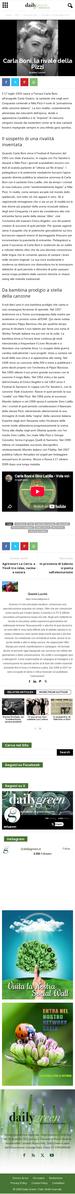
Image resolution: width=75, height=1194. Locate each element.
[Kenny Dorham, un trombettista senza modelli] (13, 706)
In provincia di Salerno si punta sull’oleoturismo (56, 568)
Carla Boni (63, 524)
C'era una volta (30, 15)
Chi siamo (39, 1178)
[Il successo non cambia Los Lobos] (37, 706)
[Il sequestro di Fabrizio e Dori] (62, 706)
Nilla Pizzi (58, 527)
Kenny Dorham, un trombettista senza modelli (13, 719)
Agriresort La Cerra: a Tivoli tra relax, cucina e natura (18, 568)
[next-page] (40, 729)
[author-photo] (37, 586)
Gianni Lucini (37, 72)
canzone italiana (45, 524)
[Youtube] (51, 1156)
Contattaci (58, 1183)
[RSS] (33, 1156)
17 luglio (20, 524)
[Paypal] (40, 681)
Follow (66, 848)
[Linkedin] (35, 681)
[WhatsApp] (34, 82)
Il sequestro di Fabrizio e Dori (61, 718)
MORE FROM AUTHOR (53, 692)
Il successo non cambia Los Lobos (37, 718)
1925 (31, 524)
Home (8, 15)
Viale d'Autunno (37, 531)
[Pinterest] (24, 82)
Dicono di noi (20, 1178)
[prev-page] (35, 729)
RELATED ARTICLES (20, 692)
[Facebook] (6, 82)
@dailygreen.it (31, 849)
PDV (17, 15)
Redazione (55, 1178)
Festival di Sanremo (22, 527)
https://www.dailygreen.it (37, 599)
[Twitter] (15, 82)
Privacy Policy (19, 1183)
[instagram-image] (13, 870)
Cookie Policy (40, 1183)
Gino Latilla (42, 527)
